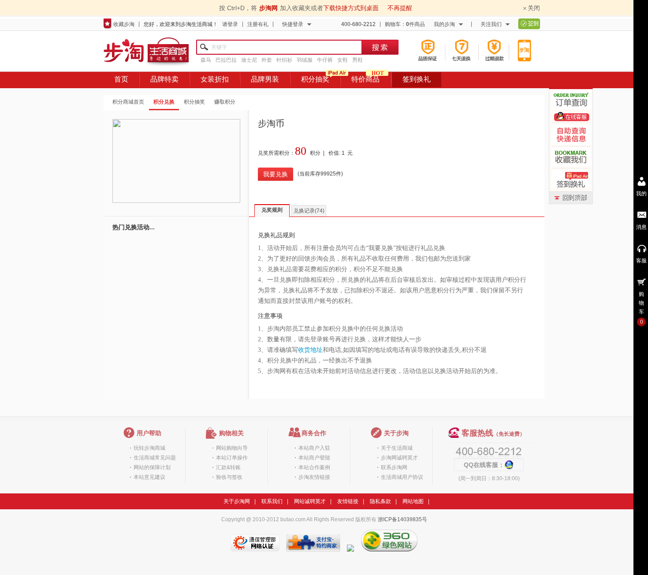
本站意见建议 (149, 477)
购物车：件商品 (405, 24)
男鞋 (357, 60)
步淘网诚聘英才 (399, 458)
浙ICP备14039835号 (402, 519)
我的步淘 (444, 24)
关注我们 (491, 24)
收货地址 (310, 350)
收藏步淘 (123, 24)
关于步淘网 (236, 501)
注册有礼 (257, 24)
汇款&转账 (228, 467)
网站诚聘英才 (310, 501)
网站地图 (413, 501)
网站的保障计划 (152, 467)
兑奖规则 (272, 210)
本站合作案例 (314, 467)
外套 (266, 60)
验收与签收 (229, 477)
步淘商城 (146, 52)
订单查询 (571, 99)
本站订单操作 (232, 458)
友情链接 (347, 501)
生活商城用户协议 (402, 477)
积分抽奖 (194, 102)
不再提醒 (399, 7)
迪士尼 (249, 60)
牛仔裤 (325, 60)
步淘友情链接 (314, 477)
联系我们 (272, 501)
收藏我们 (571, 157)
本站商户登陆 (314, 458)
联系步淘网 (394, 467)
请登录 (230, 24)
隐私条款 (380, 501)
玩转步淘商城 (149, 448)
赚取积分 (224, 102)
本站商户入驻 (314, 448)
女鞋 (342, 60)
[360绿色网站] (389, 550)
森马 (206, 60)
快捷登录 (292, 24)
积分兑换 (164, 102)
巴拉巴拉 (226, 60)
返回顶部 (571, 198)
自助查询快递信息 (571, 134)
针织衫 (284, 60)
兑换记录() (309, 211)
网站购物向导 (232, 448)
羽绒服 (305, 60)
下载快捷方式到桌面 (351, 7)
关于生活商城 (397, 448)
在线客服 (571, 116)
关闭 (534, 7)
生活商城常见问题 (155, 458)
